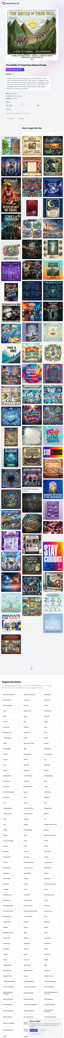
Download (21, 118)
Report (20, 96)
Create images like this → (15, 69)
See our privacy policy (35, 1034)
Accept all (33, 1030)
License (7, 113)
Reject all (42, 1030)
